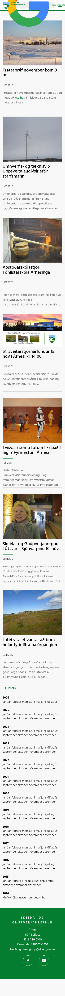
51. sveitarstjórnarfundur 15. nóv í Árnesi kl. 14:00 (29, 354)
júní (44, 701)
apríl (32, 701)
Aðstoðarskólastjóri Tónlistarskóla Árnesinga (26, 270)
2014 (6, 893)
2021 (6, 776)
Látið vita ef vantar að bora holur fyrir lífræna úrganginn (30, 642)
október (23, 718)
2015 (6, 876)
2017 (6, 843)
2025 (6, 710)
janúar (7, 701)
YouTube (44, 960)
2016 (6, 860)
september (10, 718)
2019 (6, 810)
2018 (6, 826)
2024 (6, 726)
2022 (6, 760)
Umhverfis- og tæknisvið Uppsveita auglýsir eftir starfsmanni (26, 171)
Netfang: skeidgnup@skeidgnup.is (32, 949)
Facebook (28, 960)
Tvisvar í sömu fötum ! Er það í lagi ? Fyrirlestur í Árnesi (32, 450)
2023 (6, 743)
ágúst (55, 701)
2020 (6, 793)
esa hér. (20, 97)
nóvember (36, 718)
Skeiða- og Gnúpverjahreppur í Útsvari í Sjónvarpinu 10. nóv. (31, 546)
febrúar (17, 701)
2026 (6, 697)
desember (49, 718)
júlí (49, 701)
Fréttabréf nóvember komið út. (30, 73)
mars (25, 701)
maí (38, 701)
